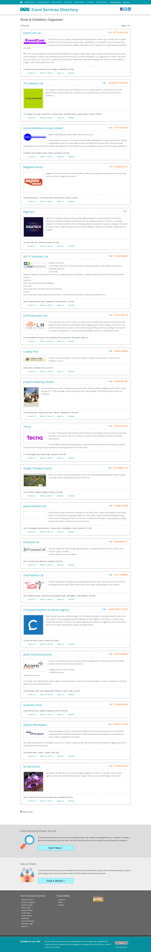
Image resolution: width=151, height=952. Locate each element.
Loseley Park (30, 351)
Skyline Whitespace (35, 725)
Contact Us (126, 2)
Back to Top (28, 811)
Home (21, 2)
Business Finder (57, 2)
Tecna (27, 426)
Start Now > (55, 848)
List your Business (101, 2)
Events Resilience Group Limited (42, 128)
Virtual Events (31, 766)
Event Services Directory (49, 9)
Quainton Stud (32, 705)
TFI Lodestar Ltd (33, 83)
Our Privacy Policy (121, 947)
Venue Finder (68, 2)
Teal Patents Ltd (33, 575)
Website (71, 73)
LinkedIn (61, 905)
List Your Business (27, 921)
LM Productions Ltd (35, 315)
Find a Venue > (56, 881)
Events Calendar (79, 2)
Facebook (61, 900)
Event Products (26, 916)
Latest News (90, 2)
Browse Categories (44, 2)
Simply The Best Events (37, 468)
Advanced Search (30, 2)
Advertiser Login (115, 2)
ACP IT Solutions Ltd (35, 256)
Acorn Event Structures (37, 654)
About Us (60, 73)
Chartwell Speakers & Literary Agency (46, 610)
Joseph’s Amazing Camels (38, 382)
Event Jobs (25, 918)
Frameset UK (31, 542)
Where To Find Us (46, 73)
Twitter (60, 902)
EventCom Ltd (32, 33)
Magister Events (33, 167)
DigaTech (29, 212)
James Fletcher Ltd (34, 506)
